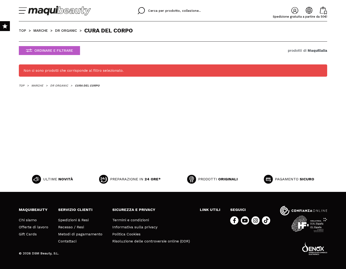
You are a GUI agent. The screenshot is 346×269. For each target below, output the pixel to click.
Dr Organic (66, 30)
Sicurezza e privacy (133, 209)
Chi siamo (28, 220)
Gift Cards (28, 234)
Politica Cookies (126, 234)
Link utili (210, 209)
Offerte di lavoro (33, 227)
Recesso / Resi (71, 227)
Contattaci (67, 241)
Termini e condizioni (130, 220)
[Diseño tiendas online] (314, 248)
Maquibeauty (33, 209)
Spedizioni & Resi (73, 220)
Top (22, 30)
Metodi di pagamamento (80, 234)
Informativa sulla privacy (134, 227)
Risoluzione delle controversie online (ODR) (151, 241)
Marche (40, 30)
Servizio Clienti (75, 209)
